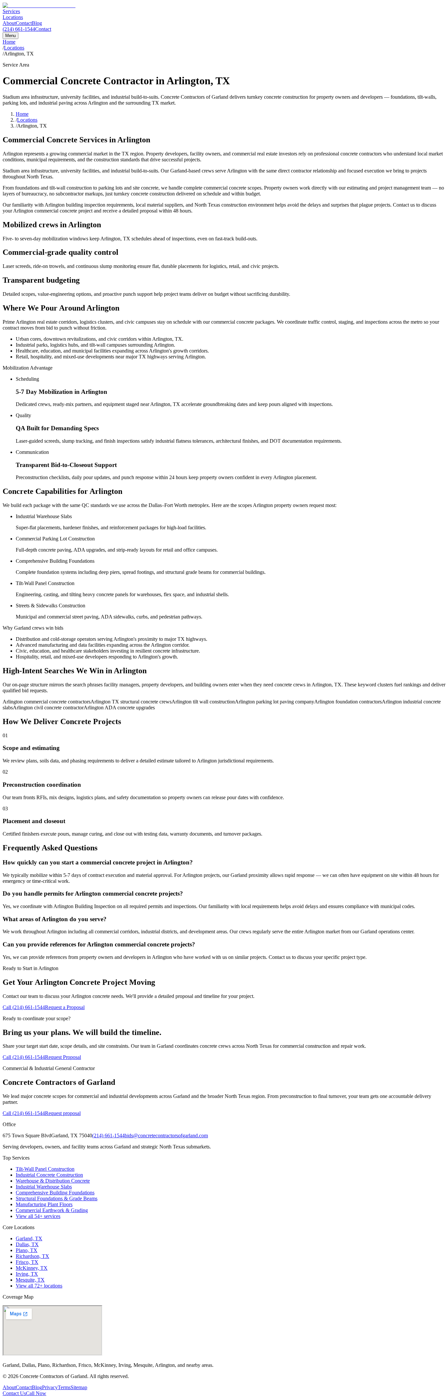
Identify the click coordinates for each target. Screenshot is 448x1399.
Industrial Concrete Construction (49, 1175)
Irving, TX (27, 1274)
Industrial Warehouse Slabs (44, 1186)
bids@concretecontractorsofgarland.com (166, 1135)
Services (11, 11)
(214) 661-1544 (19, 29)
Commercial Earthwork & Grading (52, 1210)
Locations (13, 17)
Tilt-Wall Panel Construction (45, 1169)
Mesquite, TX (30, 1280)
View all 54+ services (38, 1216)
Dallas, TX (27, 1244)
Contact (24, 23)
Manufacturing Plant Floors (44, 1204)
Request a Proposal (65, 1007)
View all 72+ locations (39, 1285)
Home (9, 42)
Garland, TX (29, 1238)
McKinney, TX (32, 1268)
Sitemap (79, 1387)
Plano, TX (26, 1250)
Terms (64, 1387)
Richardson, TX (32, 1256)
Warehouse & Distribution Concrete (53, 1181)
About (9, 23)
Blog (37, 23)
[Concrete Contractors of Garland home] (39, 5)
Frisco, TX (27, 1262)
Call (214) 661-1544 (24, 1007)
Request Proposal (63, 1057)
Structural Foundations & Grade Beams (56, 1198)
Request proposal (63, 1113)
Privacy (50, 1387)
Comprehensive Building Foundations (55, 1192)
